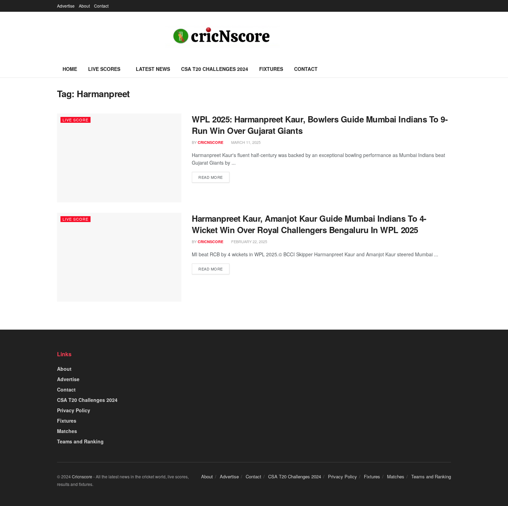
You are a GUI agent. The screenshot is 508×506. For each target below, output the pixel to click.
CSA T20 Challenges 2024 (214, 68)
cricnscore (210, 142)
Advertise (66, 6)
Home (70, 68)
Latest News (153, 68)
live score (75, 119)
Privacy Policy (73, 410)
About (84, 6)
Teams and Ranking (80, 441)
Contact (101, 6)
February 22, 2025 (248, 241)
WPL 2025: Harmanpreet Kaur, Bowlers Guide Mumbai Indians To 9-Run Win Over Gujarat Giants (320, 125)
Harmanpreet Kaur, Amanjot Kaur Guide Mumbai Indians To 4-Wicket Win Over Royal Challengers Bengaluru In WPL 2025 (309, 224)
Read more (210, 177)
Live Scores (104, 68)
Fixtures (271, 68)
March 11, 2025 (245, 142)
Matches (67, 430)
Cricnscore (82, 476)
